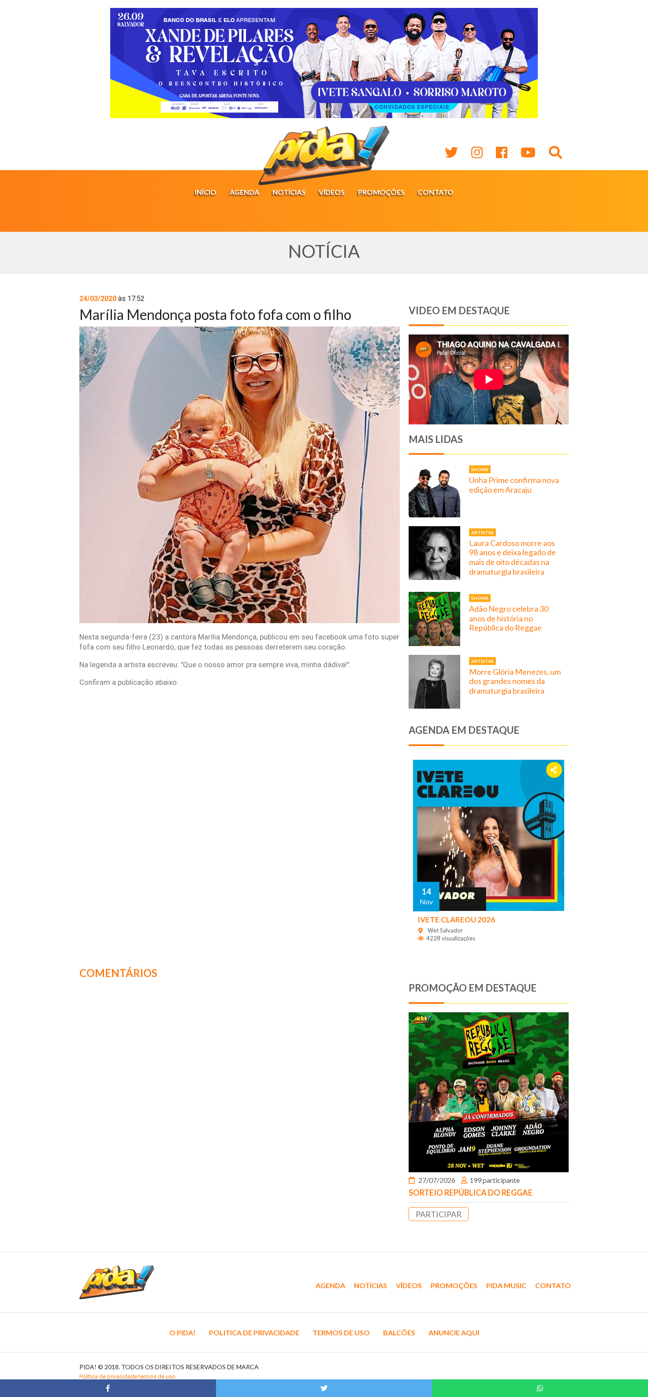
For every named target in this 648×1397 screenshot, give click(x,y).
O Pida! (182, 1332)
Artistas (482, 532)
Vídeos (332, 192)
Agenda (244, 192)
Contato (436, 192)
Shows (479, 469)
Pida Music (506, 1285)
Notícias (288, 192)
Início (205, 192)
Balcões (399, 1332)
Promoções (381, 192)
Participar (439, 1214)
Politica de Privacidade (254, 1332)
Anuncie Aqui (453, 1332)
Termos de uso (341, 1332)
